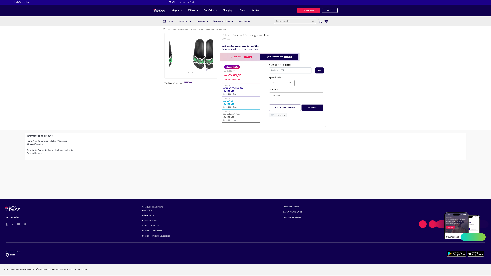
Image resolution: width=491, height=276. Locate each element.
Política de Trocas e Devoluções (156, 236)
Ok (319, 70)
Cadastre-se (308, 10)
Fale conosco (148, 216)
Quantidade (275, 77)
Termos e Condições (292, 217)
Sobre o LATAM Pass (151, 226)
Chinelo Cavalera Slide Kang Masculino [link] (212, 29)
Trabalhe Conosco (291, 207)
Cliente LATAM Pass (231, 114)
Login (329, 10)
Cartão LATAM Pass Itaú (232, 88)
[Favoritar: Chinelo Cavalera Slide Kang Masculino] (207, 70)
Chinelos (193, 29)
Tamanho (273, 90)
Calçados (184, 29)
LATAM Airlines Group (292, 212)
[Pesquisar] (313, 21)
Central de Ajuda (187, 2)
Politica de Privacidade (152, 231)
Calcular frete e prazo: (280, 64)
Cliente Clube (228, 101)
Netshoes (176, 29)
